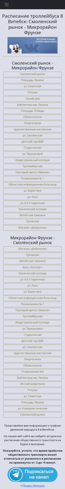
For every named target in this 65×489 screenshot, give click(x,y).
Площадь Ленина (32, 80)
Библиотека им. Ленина (32, 105)
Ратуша (32, 92)
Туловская (32, 221)
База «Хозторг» (32, 267)
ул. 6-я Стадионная (32, 203)
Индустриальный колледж (33, 160)
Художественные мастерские (33, 129)
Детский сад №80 (33, 141)
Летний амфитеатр (32, 384)
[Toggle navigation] (6, 4)
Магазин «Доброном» (32, 227)
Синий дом (33, 98)
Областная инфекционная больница (32, 184)
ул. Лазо (32, 197)
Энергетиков (32, 123)
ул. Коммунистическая (32, 408)
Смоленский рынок (32, 74)
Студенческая (33, 147)
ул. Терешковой (32, 154)
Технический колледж (32, 209)
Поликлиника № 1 (32, 178)
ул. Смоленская (32, 135)
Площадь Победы (32, 111)
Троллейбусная (32, 166)
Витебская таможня (33, 215)
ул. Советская (32, 86)
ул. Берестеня (33, 190)
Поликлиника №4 (32, 371)
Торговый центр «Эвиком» (32, 172)
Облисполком (33, 117)
